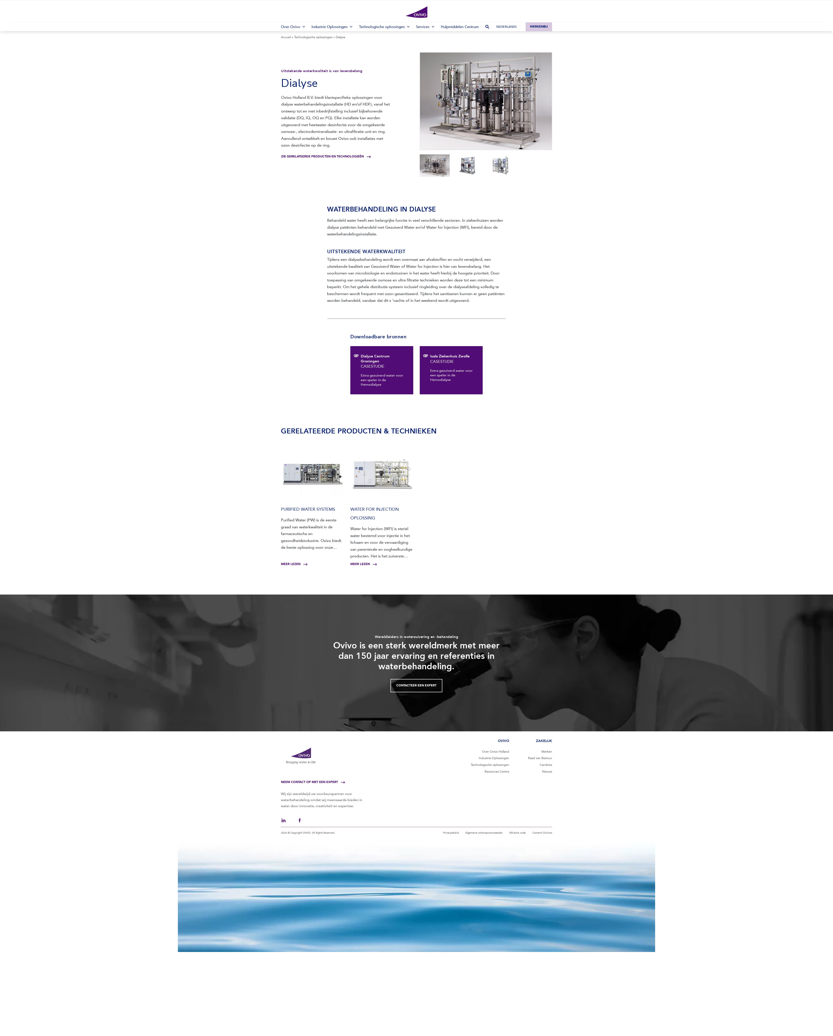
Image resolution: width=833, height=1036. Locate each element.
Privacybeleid (451, 832)
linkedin (283, 820)
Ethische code (517, 832)
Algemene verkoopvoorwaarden (484, 832)
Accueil (286, 37)
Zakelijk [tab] (544, 741)
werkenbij (539, 26)
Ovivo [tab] (503, 741)
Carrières (546, 765)
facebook (299, 820)
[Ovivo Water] (416, 12)
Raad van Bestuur (540, 758)
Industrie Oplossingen (494, 758)
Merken (546, 751)
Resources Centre (497, 771)
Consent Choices (542, 832)
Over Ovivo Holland (495, 751)
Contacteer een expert (416, 685)
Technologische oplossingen (313, 37)
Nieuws (547, 771)
